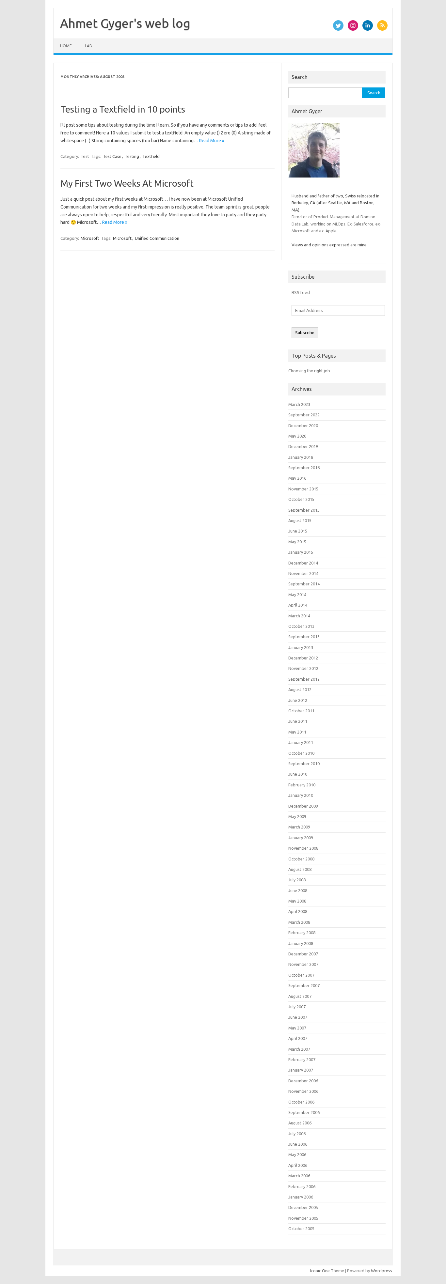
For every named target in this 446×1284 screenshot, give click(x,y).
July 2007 (297, 1006)
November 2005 (303, 1218)
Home (66, 46)
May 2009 (297, 816)
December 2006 (303, 1080)
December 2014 (303, 563)
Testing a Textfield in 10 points (122, 109)
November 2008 (303, 848)
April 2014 (297, 605)
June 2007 (297, 1017)
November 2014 (303, 573)
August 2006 (299, 1123)
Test (85, 156)
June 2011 (297, 721)
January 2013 (300, 647)
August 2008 (299, 869)
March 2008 (299, 922)
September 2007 (304, 985)
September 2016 (304, 467)
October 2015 (301, 499)
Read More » (211, 140)
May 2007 (297, 1028)
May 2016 (297, 478)
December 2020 (303, 425)
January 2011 (300, 742)
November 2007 (303, 964)
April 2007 (297, 1038)
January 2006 (300, 1197)
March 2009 (299, 827)
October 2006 (301, 1102)
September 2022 (304, 414)
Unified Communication (157, 238)
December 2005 (303, 1207)
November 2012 (303, 668)
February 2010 (301, 784)
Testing (132, 156)
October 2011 (301, 710)
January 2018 (300, 457)
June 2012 (297, 700)
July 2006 (297, 1133)
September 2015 (304, 510)
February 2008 (301, 932)
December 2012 (303, 658)
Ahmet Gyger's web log (125, 23)
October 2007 (301, 975)
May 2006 (297, 1154)
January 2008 (300, 943)
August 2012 (299, 689)
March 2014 (299, 615)
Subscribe (304, 332)
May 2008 (297, 901)
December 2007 (303, 953)
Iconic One (320, 1270)
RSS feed (301, 292)
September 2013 (304, 636)
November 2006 (303, 1091)
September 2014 (304, 583)
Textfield (151, 156)
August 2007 (299, 996)
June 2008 (297, 890)
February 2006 (301, 1186)
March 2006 (299, 1175)
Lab (88, 46)
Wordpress (381, 1270)
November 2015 (303, 489)
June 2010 (297, 774)
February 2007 (301, 1059)
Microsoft (90, 238)
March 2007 (299, 1049)
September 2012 (304, 679)
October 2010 (301, 753)
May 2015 (297, 541)
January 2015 (300, 552)
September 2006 (304, 1112)
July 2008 (297, 879)
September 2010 (304, 763)
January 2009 (300, 837)
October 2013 (301, 626)
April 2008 (297, 911)
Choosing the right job (309, 370)
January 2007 (300, 1070)
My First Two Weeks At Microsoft (127, 183)
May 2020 (297, 436)
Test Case (112, 156)
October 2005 (301, 1228)
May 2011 (297, 732)
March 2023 (299, 404)
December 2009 (303, 806)
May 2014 (297, 594)
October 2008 (301, 859)
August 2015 (299, 520)
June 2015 (297, 531)
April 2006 (297, 1165)
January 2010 (300, 795)
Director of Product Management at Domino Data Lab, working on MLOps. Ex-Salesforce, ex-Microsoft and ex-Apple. (337, 223)
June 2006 (297, 1144)
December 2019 (303, 446)
